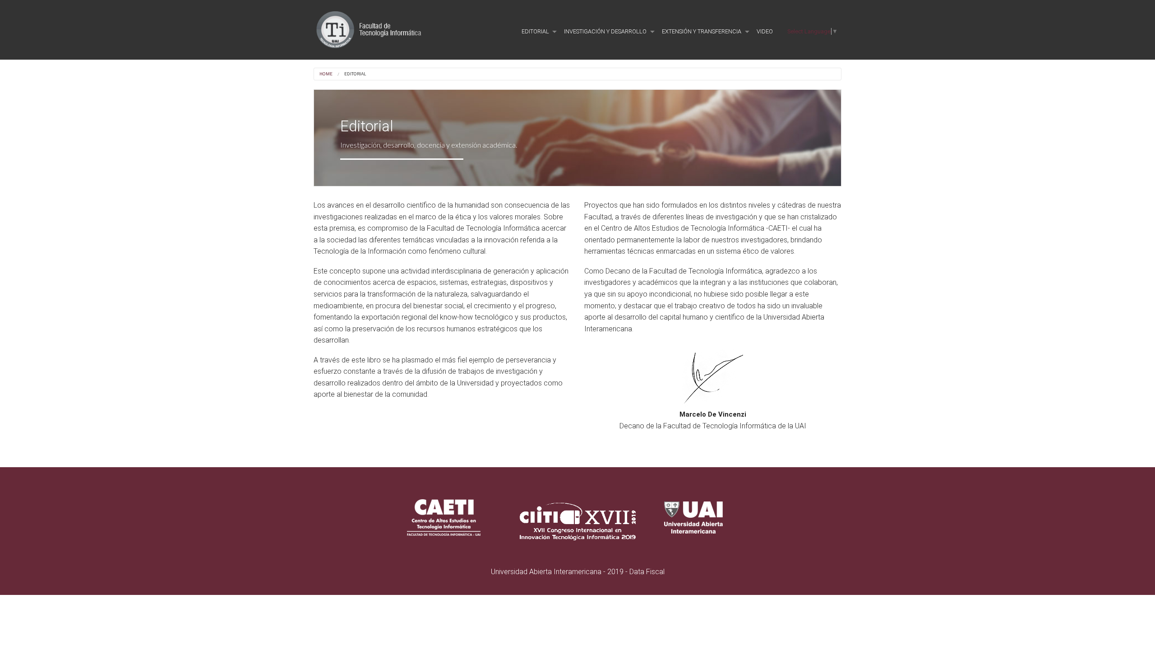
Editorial (354, 74)
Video (765, 31)
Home (326, 74)
